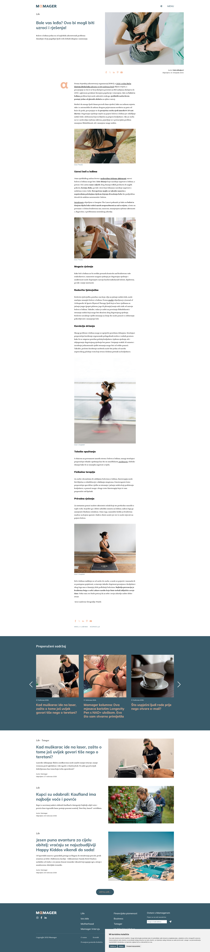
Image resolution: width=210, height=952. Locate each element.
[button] (30, 684)
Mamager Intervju (90, 928)
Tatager (45, 740)
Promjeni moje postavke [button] (133, 946)
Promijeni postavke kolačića (92, 942)
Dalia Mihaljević (178, 70)
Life (38, 14)
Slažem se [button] (113, 946)
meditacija (123, 462)
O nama (84, 937)
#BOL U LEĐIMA (81, 627)
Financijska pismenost (125, 913)
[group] (57, 684)
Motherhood (87, 923)
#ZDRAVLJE (95, 627)
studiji (111, 300)
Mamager (44, 774)
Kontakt (96, 937)
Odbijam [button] (121, 946)
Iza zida (85, 918)
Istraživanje (79, 202)
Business (118, 918)
